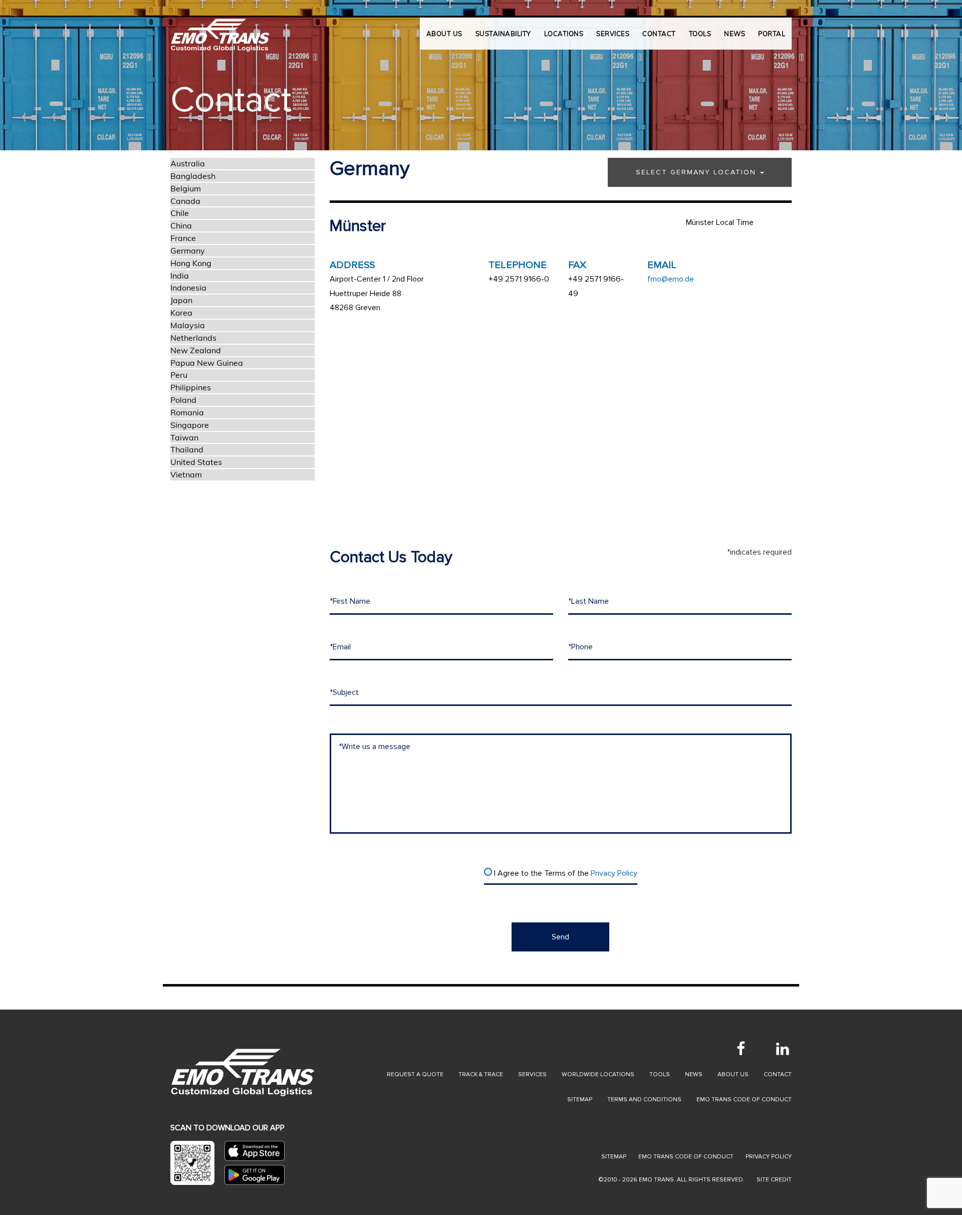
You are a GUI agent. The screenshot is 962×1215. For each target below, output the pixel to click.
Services (532, 1074)
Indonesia (188, 288)
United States (196, 462)
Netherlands (193, 338)
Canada (185, 201)
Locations (564, 34)
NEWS (734, 34)
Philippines (190, 387)
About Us (444, 34)
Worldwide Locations (598, 1074)
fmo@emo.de (670, 279)
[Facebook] (741, 1049)
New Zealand (195, 350)
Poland (183, 400)
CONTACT (659, 34)
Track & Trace (480, 1074)
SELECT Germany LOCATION (697, 172)
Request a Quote (415, 1074)
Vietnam (186, 474)
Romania (187, 412)
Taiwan (184, 437)
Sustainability (503, 34)
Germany (187, 251)
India (179, 276)
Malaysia (187, 325)
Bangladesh (192, 176)
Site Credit (774, 1179)
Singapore (189, 425)
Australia (187, 163)
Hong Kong (190, 263)
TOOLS (700, 34)
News (693, 1074)
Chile (179, 213)
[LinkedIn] (783, 1049)
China (181, 225)
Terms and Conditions (644, 1099)
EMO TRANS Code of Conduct (686, 1156)
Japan (181, 300)
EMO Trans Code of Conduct (744, 1099)
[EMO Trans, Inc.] (220, 30)
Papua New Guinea (206, 363)
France (183, 238)
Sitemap (579, 1099)
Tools (659, 1074)
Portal (771, 34)
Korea (181, 313)
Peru (178, 375)
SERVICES (612, 34)
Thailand (186, 449)
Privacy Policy (614, 873)
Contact (778, 1074)
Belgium (185, 188)
